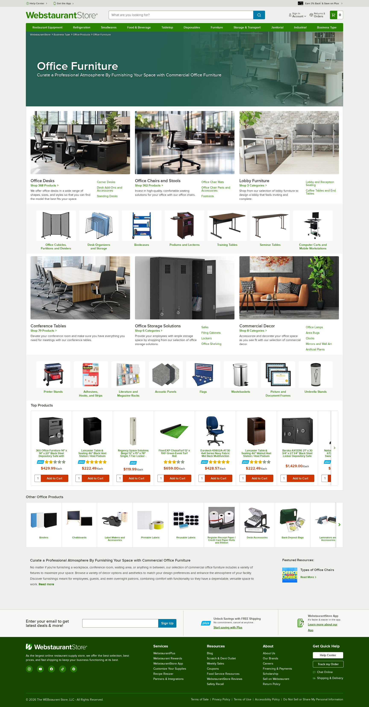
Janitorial (277, 27)
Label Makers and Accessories (115, 538)
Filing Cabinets (211, 332)
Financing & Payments (277, 668)
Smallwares (109, 27)
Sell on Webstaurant (276, 679)
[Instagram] (29, 669)
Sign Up (167, 623)
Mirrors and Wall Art (319, 343)
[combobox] (181, 15)
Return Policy (271, 684)
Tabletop (167, 27)
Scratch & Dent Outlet (221, 658)
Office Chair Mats (212, 182)
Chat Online (325, 672)
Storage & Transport (247, 27)
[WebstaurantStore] (79, 646)
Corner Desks (106, 182)
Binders (43, 537)
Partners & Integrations (168, 679)
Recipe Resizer (163, 673)
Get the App (64, 3)
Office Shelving (211, 343)
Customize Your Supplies (169, 668)
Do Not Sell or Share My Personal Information (313, 699)
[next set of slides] (334, 448)
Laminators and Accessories (328, 538)
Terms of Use (242, 699)
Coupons (213, 668)
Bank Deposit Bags (293, 537)
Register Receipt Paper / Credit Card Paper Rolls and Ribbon (222, 540)
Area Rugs (313, 332)
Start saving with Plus (228, 627)
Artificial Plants (315, 349)
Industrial (300, 27)
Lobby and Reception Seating (320, 183)
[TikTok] (62, 669)
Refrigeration (81, 27)
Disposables (192, 27)
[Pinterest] (73, 669)
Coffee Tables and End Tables (321, 192)
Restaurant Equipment (47, 27)
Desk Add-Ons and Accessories (109, 189)
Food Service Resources (223, 673)
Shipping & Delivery (330, 678)
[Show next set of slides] (339, 524)
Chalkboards (79, 537)
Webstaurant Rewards (167, 658)
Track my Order (328, 664)
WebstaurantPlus (164, 653)
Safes (205, 327)
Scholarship (270, 673)
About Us (269, 653)
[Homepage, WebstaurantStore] (62, 15)
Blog (210, 653)
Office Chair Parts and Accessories (215, 189)
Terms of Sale (200, 699)
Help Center (37, 3)
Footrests (207, 196)
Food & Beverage (139, 27)
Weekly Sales (215, 663)
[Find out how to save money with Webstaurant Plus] (40, 462)
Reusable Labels (185, 537)
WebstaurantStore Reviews (224, 679)
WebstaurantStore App (168, 663)
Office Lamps (314, 327)
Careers (268, 663)
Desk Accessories (257, 537)
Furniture (217, 27)
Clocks (310, 338)
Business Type (327, 27)
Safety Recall (215, 684)
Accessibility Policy (267, 699)
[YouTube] (40, 669)
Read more (46, 584)
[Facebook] (51, 669)
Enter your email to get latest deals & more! (47, 623)
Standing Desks (107, 196)
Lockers (206, 338)
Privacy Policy (221, 699)
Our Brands (270, 658)
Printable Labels (150, 537)
